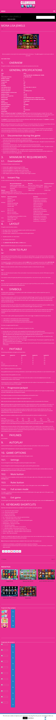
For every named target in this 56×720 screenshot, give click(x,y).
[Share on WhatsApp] (20, 551)
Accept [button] (25, 718)
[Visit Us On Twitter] (45, 719)
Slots (2, 29)
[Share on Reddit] (14, 551)
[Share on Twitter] (6, 551)
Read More (31, 718)
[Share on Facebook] (3, 551)
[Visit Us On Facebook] (45, 717)
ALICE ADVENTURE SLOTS (46, 581)
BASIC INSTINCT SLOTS (9, 598)
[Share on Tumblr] (17, 551)
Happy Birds (9, 581)
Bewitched (28, 598)
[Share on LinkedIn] (9, 551)
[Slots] (5, 19)
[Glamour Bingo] (28, 4)
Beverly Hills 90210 (28, 581)
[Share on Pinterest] (11, 551)
